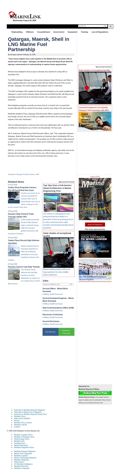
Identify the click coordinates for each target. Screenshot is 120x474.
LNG (37, 174)
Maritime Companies (22, 468)
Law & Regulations (100, 32)
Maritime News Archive (23, 423)
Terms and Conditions (22, 418)
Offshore (30, 32)
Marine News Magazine (23, 453)
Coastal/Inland (43, 32)
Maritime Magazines (21, 460)
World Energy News (21, 439)
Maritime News (20, 416)
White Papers (19, 462)
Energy (19, 174)
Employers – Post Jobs (66, 331)
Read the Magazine (95, 224)
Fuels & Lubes (28, 174)
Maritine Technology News (24, 437)
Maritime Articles (20, 425)
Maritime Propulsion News (24, 447)
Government (58, 32)
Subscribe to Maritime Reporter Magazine (29, 410)
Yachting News (19, 443)
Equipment (72, 32)
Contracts (11, 174)
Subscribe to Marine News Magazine (27, 412)
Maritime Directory (21, 466)
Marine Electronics (21, 445)
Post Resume (50, 332)
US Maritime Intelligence (23, 464)
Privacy (17, 420)
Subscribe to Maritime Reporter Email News (30, 414)
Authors (17, 427)
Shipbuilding (17, 32)
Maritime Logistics (21, 456)
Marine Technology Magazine (25, 458)
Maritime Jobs (19, 441)
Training (84, 32)
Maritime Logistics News (23, 435)
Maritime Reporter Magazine (24, 451)
